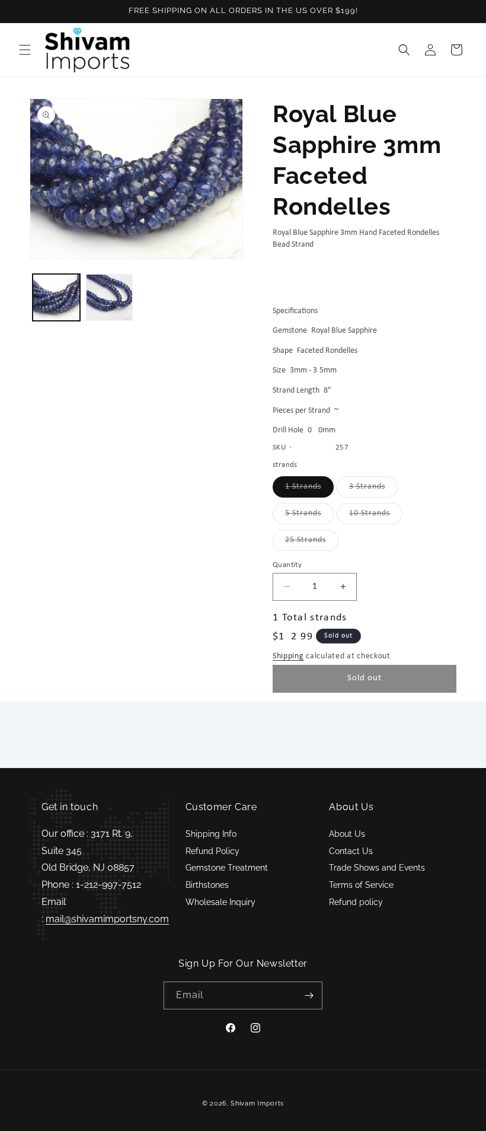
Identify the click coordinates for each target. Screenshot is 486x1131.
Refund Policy (212, 851)
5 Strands (309, 516)
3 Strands (373, 490)
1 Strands (309, 490)
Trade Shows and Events (377, 867)
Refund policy (356, 902)
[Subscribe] (309, 995)
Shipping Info (211, 834)
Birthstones (207, 885)
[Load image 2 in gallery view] (109, 297)
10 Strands (375, 516)
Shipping (288, 656)
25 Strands (311, 543)
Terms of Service (361, 885)
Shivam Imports (257, 1103)
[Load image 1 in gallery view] (56, 297)
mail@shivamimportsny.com (107, 919)
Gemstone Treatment (227, 867)
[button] (25, 50)
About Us (347, 834)
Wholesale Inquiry (220, 902)
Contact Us (351, 851)
